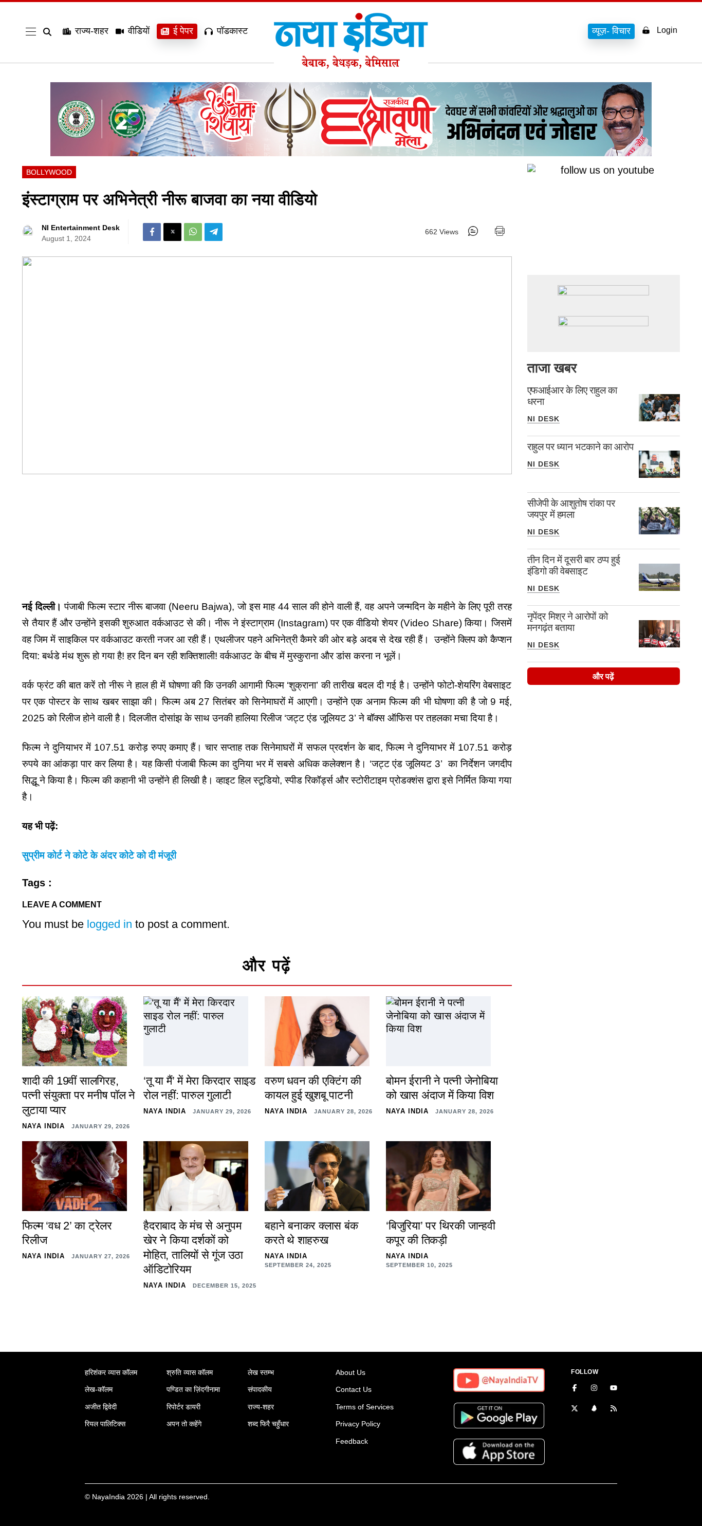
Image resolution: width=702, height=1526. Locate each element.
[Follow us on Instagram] (594, 1389)
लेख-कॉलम (99, 1389)
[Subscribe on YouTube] (613, 1389)
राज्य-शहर (91, 31)
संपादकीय (260, 1389)
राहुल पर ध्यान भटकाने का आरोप (580, 446)
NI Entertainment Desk (81, 228)
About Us (350, 1372)
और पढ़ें (603, 676)
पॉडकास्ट (232, 31)
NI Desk (543, 419)
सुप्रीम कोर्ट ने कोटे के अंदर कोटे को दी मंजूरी (99, 855)
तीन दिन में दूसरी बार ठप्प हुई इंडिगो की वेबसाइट (573, 565)
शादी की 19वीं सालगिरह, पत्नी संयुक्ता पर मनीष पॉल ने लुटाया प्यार (78, 1095)
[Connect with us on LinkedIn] (594, 1409)
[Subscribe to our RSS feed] (613, 1409)
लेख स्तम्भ (261, 1372)
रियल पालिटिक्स (105, 1424)
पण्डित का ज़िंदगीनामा (193, 1389)
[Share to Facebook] (152, 232)
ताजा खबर (552, 368)
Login (667, 30)
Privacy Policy (358, 1424)
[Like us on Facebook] (574, 1389)
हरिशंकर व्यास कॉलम (111, 1372)
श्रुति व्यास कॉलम (190, 1372)
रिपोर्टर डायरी (183, 1407)
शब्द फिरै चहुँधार (268, 1424)
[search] (49, 32)
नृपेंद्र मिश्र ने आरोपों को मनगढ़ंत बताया (567, 622)
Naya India (43, 1126)
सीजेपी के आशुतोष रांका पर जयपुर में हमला (571, 509)
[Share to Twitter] (172, 232)
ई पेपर (183, 31)
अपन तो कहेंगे (184, 1424)
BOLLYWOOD (49, 172)
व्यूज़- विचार (611, 31)
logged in (109, 924)
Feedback (352, 1441)
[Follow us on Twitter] (574, 1409)
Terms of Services (365, 1407)
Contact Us (354, 1389)
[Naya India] (351, 66)
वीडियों (139, 31)
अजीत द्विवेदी (101, 1407)
